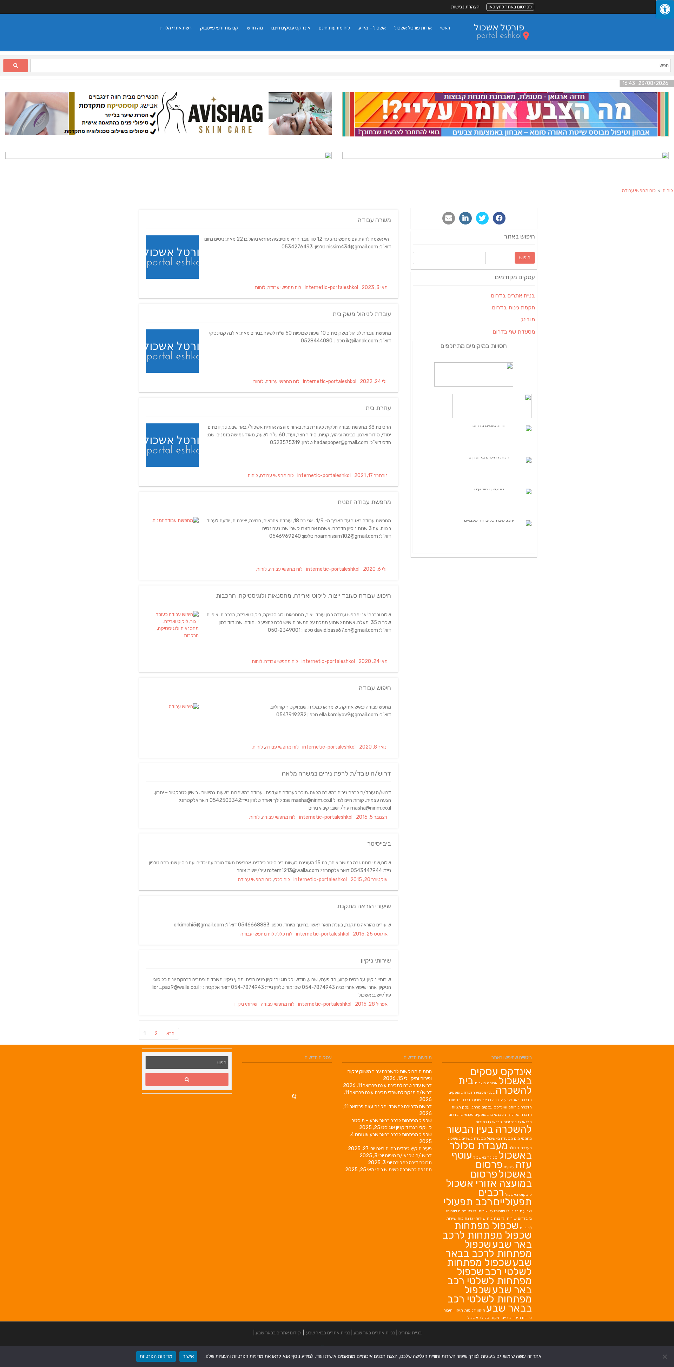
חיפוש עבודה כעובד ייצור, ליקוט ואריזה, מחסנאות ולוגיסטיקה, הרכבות (303, 595)
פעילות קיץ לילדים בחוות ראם (404, 1149)
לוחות (260, 287)
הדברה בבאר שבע (488, 1100)
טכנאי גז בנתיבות (517, 1122)
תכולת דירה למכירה (412, 1163)
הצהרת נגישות (465, 7)
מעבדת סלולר (520, 1148)
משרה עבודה (374, 220)
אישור (188, 1356)
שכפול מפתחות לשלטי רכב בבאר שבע (489, 1299)
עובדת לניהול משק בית (361, 314)
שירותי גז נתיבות (471, 1218)
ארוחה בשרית (486, 1083)
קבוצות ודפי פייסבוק (219, 28)
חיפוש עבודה (375, 688)
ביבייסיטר (379, 843)
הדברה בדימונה (460, 1100)
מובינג (528, 319)
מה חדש (255, 28)
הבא (170, 1034)
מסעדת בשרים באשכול (467, 1138)
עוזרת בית (378, 408)
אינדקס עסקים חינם (290, 28)
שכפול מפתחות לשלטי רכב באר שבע (489, 1281)
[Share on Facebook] (499, 218)
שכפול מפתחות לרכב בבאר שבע (401, 1135)
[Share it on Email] (448, 218)
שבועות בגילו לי (519, 1211)
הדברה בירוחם (520, 1107)
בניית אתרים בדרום (513, 295)
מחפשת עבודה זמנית (364, 502)
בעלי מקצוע (485, 1092)
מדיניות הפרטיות (156, 1356)
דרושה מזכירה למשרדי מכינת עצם (398, 1107)
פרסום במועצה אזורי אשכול (489, 1178)
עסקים (509, 1167)
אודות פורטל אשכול (413, 28)
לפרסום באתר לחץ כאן (510, 7)
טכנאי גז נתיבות (488, 1122)
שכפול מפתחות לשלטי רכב (489, 1267)
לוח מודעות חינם (334, 28)
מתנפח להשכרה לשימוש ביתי (403, 1170)
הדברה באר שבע (518, 1100)
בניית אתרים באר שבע (374, 1333)
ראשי (445, 28)
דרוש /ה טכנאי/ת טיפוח (408, 1156)
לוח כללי (282, 880)
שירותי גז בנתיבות (502, 1218)
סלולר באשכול (485, 1157)
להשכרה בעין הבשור (489, 1129)
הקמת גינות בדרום (513, 307)
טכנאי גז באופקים (489, 1114)
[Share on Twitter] (482, 218)
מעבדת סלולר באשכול (490, 1150)
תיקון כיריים (511, 1317)
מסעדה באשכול (500, 1138)
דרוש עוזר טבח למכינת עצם (405, 1085)
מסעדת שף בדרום (514, 331)
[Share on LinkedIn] (465, 218)
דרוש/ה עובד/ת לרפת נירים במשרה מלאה (336, 773)
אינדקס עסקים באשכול (501, 1076)
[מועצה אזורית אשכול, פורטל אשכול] (497, 47)
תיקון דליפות (474, 1310)
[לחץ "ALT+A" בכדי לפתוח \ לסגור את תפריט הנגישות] (665, 9)
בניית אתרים (410, 1333)
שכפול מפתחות (486, 1226)
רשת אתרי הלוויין (176, 28)
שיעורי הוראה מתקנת (364, 906)
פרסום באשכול (504, 1169)
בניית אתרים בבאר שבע (328, 1333)
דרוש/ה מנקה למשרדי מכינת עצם (398, 1092)
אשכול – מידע (372, 28)
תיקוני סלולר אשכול (484, 1317)
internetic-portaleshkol (331, 287)
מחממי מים (523, 1138)
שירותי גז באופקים (473, 1211)
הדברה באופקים (462, 1092)
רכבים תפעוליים (505, 1197)
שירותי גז (497, 1211)
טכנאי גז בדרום (461, 1114)
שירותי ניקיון (376, 960)
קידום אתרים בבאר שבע (278, 1333)
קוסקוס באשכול (518, 1194)
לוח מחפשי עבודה (284, 287)
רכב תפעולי (468, 1202)
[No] (665, 1356)
